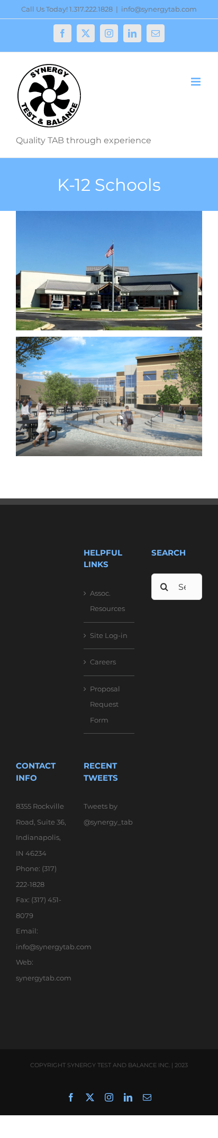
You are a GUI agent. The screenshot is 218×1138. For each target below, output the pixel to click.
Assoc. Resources (107, 601)
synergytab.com (43, 978)
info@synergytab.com (159, 9)
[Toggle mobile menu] (196, 81)
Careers (103, 662)
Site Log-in (109, 635)
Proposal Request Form (105, 704)
